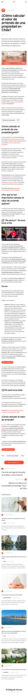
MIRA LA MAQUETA (7, 362)
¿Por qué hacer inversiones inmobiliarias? (11, 595)
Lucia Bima (5, 672)
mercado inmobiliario (12, 182)
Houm (4, 424)
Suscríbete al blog (8, 449)
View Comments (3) (13, 462)
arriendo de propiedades (12, 455)
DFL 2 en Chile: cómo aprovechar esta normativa (13, 669)
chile (22, 455)
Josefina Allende (7, 597)
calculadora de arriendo (15, 139)
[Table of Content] (18, 120)
